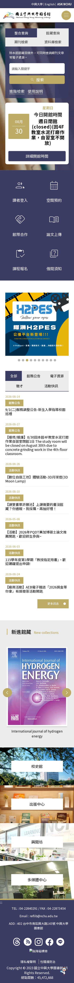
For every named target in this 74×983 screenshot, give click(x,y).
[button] (19, 360)
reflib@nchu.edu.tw (44, 916)
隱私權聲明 (28, 961)
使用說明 (35, 91)
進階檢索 (16, 91)
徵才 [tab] (19, 385)
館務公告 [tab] (33, 375)
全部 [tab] (13, 375)
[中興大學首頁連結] (26, 15)
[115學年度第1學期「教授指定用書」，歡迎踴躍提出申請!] (37, 324)
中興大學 (37, 4)
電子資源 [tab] (57, 375)
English (50, 4)
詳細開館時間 (37, 156)
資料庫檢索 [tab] (52, 41)
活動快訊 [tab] (51, 385)
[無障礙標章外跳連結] (38, 951)
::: (1, 10)
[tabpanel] (37, 493)
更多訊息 (53, 603)
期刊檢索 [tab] (21, 41)
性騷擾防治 (47, 961)
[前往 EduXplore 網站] (63, 972)
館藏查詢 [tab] (53, 32)
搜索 (37, 79)
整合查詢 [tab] (21, 32)
